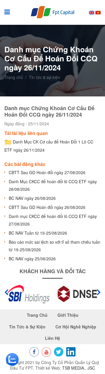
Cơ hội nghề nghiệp (75, 327)
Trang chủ (13, 77)
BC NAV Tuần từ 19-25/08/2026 (38, 233)
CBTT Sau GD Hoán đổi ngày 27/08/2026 (47, 172)
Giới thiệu (67, 315)
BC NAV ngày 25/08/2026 (32, 259)
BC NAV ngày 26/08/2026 (32, 198)
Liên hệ (52, 338)
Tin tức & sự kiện (27, 327)
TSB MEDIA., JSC (78, 368)
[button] (99, 292)
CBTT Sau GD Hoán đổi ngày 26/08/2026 (47, 207)
